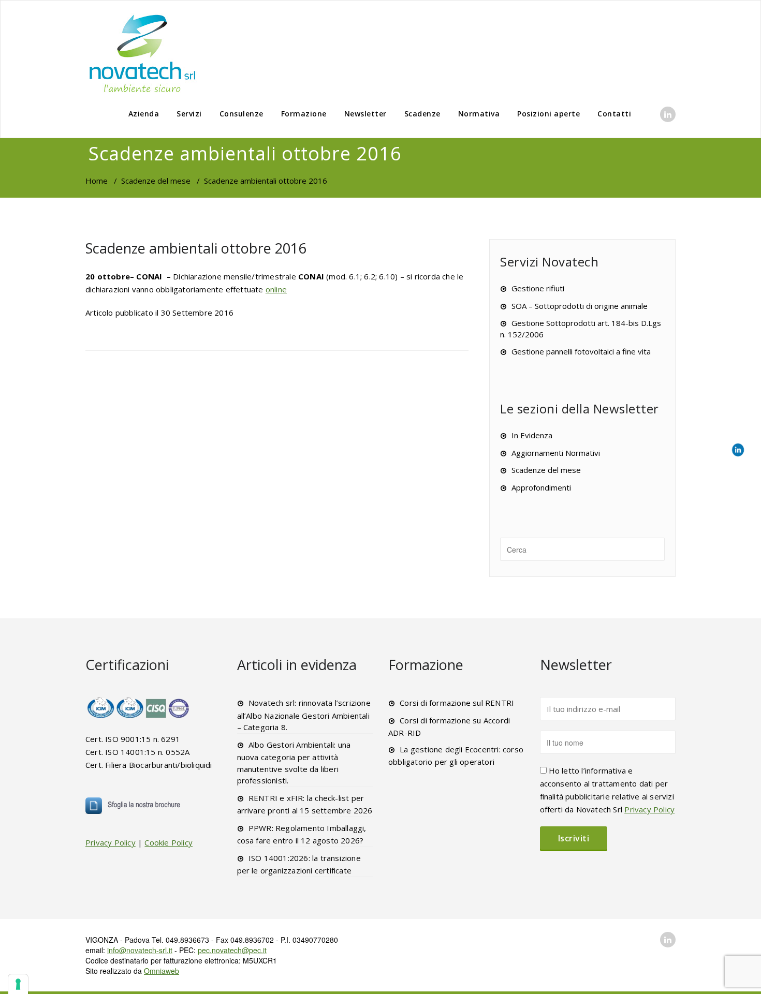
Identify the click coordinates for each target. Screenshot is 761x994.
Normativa (479, 113)
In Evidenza (531, 435)
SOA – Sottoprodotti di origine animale (579, 306)
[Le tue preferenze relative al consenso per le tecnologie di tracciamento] (18, 984)
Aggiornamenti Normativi (555, 453)
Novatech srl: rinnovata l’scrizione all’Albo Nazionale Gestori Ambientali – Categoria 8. (304, 715)
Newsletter (365, 113)
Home (96, 180)
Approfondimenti (541, 487)
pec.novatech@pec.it (232, 950)
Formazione (304, 113)
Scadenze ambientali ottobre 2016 (195, 248)
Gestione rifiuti (537, 288)
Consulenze (241, 113)
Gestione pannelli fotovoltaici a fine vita (581, 351)
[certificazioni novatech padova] (138, 707)
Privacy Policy (110, 842)
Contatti (614, 113)
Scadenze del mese (156, 180)
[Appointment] (142, 53)
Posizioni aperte (548, 113)
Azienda (143, 113)
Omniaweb (161, 971)
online (276, 289)
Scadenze (422, 113)
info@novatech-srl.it (139, 950)
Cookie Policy (168, 842)
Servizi (189, 113)
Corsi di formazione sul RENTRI (457, 703)
